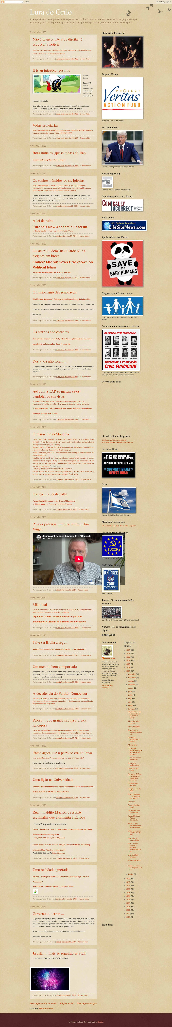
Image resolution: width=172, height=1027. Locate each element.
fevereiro (131, 709)
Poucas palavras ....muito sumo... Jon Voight (135, 796)
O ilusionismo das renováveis (55, 291)
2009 (128, 914)
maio (130, 698)
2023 (128, 661)
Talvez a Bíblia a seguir (50, 642)
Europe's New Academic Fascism (60, 227)
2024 (128, 657)
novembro (132, 677)
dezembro (132, 674)
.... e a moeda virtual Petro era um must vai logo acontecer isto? (58, 758)
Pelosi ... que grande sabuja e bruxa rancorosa (134, 825)
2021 (128, 668)
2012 (128, 903)
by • (53, 231)
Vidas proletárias (45, 125)
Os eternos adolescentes (51, 331)
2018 (128, 882)
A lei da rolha (43, 220)
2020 (128, 671)
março (130, 705)
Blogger (100, 1022)
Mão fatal (40, 604)
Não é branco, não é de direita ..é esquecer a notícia (57, 41)
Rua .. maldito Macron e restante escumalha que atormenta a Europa (59, 815)
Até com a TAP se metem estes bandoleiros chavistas (56, 394)
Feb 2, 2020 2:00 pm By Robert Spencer (49, 838)
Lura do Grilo (51, 12)
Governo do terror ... (48, 913)
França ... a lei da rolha (50, 493)
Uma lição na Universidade (53, 779)
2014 (128, 896)
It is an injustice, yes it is (51, 70)
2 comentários (85, 628)
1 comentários (85, 206)
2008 (128, 917)
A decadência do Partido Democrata (60, 693)
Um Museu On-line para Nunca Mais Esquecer (119, 526)
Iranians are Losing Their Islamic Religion (49, 160)
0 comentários (85, 59)
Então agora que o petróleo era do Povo (62, 752)
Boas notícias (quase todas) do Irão (59, 152)
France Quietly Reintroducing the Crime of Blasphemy (54, 501)
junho (130, 695)
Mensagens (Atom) (46, 1008)
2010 (128, 910)
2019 (128, 879)
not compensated (42, 466)
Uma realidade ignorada (50, 869)
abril (130, 702)
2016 (128, 889)
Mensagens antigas (87, 1003)
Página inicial (66, 1003)
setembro (132, 684)
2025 (128, 654)
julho (130, 691)
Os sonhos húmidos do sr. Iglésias (58, 180)
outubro (131, 681)
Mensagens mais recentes (43, 1003)
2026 (128, 650)
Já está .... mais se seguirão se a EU (59, 953)
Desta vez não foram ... (50, 361)
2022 (128, 664)
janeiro (131, 874)
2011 (128, 907)
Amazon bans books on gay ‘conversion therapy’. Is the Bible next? (59, 649)
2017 (128, 886)
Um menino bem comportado (55, 666)
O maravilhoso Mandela (51, 433)
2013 (128, 900)
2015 (128, 893)
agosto (131, 688)
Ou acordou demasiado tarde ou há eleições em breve (59, 253)
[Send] (35, 894)
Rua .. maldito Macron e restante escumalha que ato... (134, 847)
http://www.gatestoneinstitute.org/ (114, 440)
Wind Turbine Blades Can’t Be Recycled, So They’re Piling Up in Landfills (61, 299)
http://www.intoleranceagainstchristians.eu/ (117, 442)
